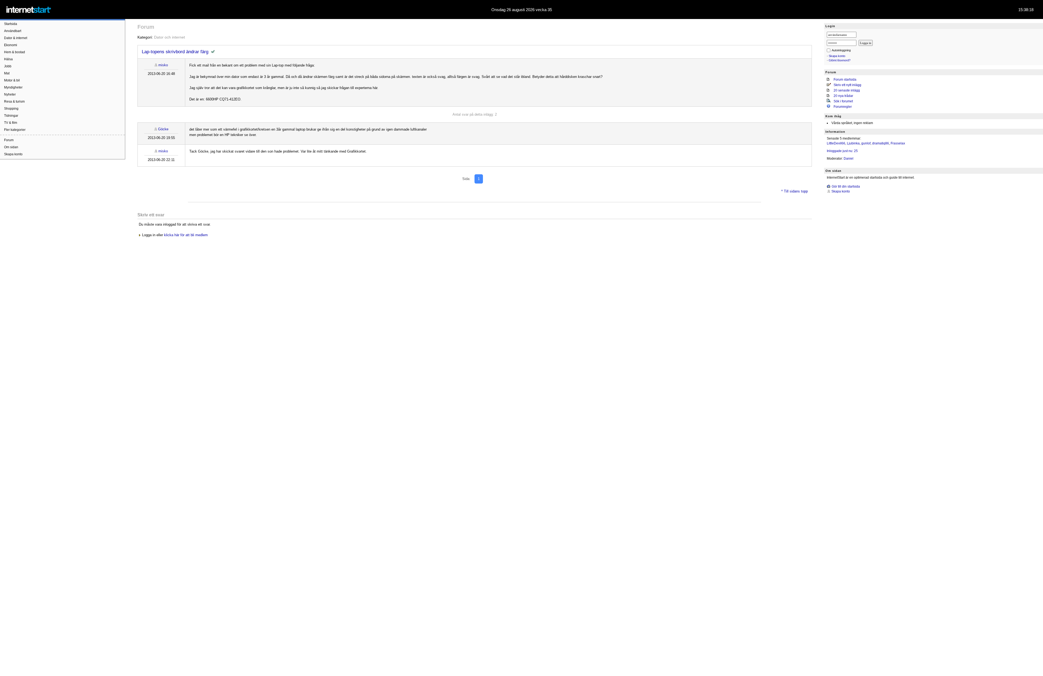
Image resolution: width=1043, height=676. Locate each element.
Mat (7, 73)
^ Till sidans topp (794, 191)
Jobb (7, 66)
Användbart (12, 31)
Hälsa (8, 59)
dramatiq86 (880, 143)
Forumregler (843, 107)
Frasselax (898, 143)
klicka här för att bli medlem (186, 235)
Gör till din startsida (846, 186)
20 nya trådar (843, 96)
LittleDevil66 (836, 143)
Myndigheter (13, 87)
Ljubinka (853, 143)
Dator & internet (15, 38)
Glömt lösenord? (839, 60)
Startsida (10, 24)
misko (163, 65)
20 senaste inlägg (847, 90)
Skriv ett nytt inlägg (847, 85)
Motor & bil (12, 80)
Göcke (163, 129)
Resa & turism (14, 101)
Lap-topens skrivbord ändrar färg (175, 51)
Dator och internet (169, 37)
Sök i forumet (843, 101)
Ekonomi (10, 45)
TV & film (10, 123)
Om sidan (11, 147)
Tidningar (11, 116)
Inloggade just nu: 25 (842, 151)
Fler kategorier (15, 130)
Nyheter (10, 94)
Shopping (11, 108)
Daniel (848, 158)
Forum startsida (845, 79)
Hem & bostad (14, 52)
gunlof (866, 143)
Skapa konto (13, 154)
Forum (9, 140)
